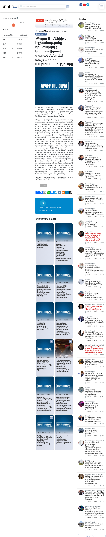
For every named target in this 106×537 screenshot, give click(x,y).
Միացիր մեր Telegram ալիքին (51, 207)
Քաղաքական (62, 22)
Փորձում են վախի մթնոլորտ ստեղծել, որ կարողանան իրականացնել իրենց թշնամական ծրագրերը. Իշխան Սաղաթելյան (57, 20)
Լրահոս (82, 19)
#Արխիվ (43, 185)
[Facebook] (81, 4)
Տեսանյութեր (86, 9)
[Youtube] (84, 4)
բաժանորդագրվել (46, 210)
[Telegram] (87, 4)
